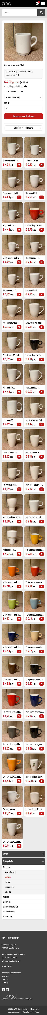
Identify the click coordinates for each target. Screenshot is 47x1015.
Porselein (6, 867)
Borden (7, 882)
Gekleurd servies (9, 912)
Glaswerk (6, 902)
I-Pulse (36, 1012)
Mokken (8, 877)
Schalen (8, 892)
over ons (5, 976)
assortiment (6, 966)
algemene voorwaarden (11, 973)
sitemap (5, 983)
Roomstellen (9, 887)
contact (5, 979)
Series (5, 854)
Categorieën (8, 861)
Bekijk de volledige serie (23, 128)
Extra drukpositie (12, 92)
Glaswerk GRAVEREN (10, 907)
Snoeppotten (8, 917)
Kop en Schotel (10, 872)
